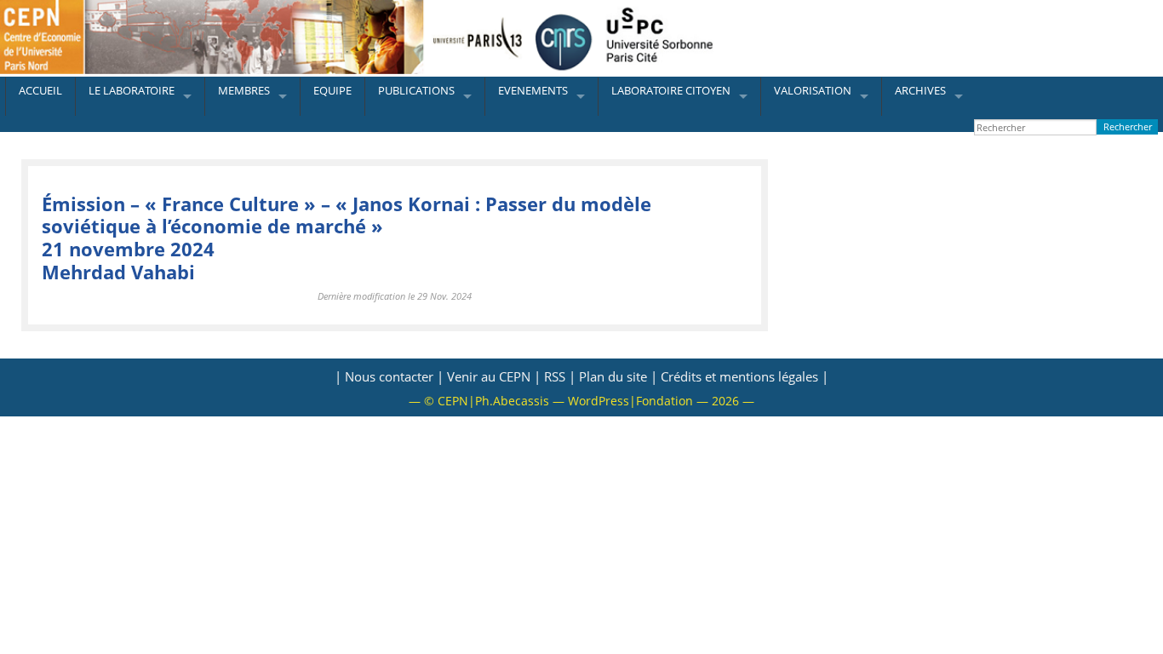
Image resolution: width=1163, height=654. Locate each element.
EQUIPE (332, 90)
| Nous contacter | (389, 376)
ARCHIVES (920, 90)
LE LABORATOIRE (132, 90)
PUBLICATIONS (416, 90)
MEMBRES (244, 90)
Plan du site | (618, 376)
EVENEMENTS (533, 90)
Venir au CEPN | (494, 376)
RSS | (560, 376)
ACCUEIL (40, 90)
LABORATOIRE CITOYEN (670, 90)
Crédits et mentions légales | (744, 376)
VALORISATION (812, 90)
